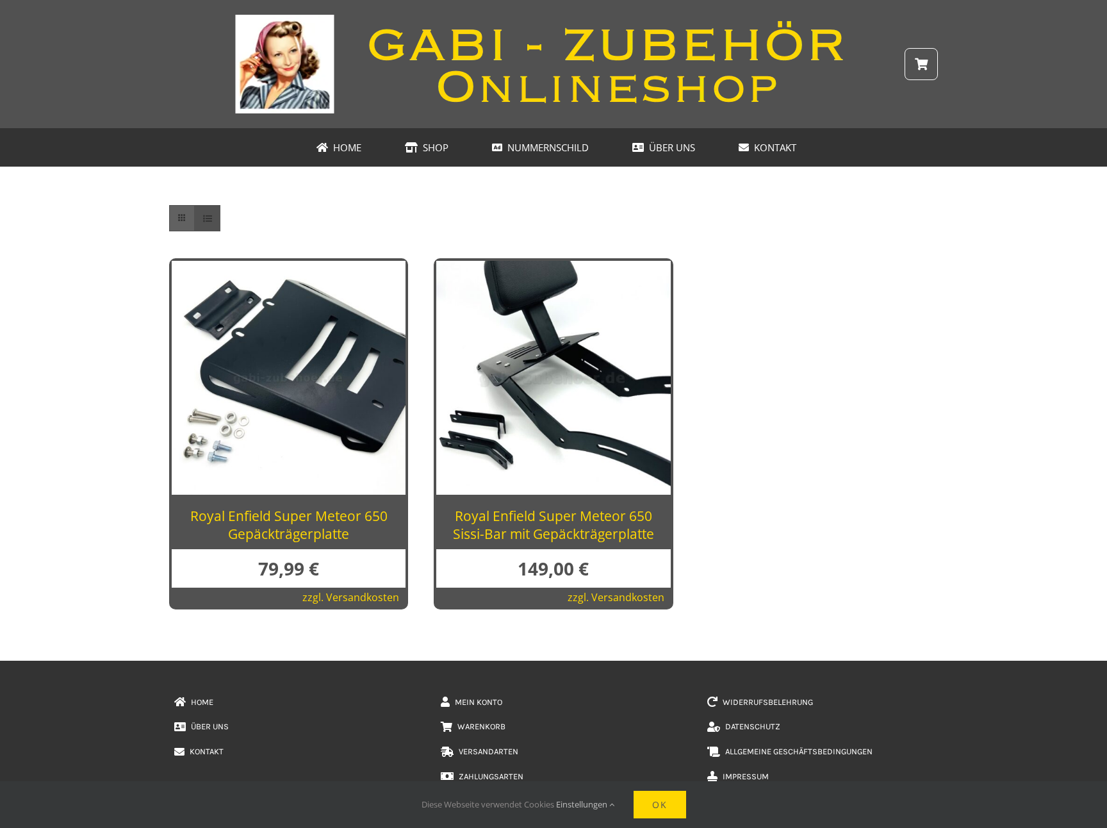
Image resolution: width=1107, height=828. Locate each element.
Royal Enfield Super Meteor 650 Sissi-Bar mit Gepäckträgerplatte (553, 524)
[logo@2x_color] (553, 18)
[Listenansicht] (207, 218)
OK (660, 805)
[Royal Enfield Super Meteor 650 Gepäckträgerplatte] (289, 271)
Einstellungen (582, 804)
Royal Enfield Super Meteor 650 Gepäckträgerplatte (289, 524)
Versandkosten (362, 597)
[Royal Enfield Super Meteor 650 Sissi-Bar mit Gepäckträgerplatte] (553, 271)
